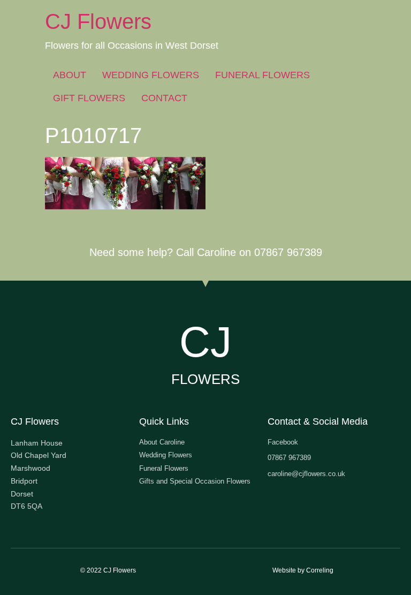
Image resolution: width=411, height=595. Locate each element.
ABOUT (69, 75)
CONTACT (164, 98)
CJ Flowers (98, 21)
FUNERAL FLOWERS (262, 75)
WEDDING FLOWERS (150, 75)
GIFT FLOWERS (89, 98)
